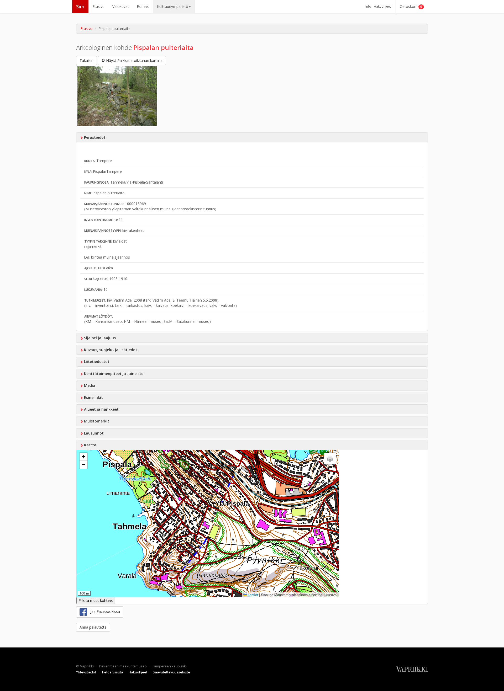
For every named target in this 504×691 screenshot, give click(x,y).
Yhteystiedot (86, 672)
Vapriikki (87, 666)
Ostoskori (411, 6)
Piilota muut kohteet (95, 600)
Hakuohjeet (382, 6)
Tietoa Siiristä (113, 672)
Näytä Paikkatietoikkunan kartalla (133, 60)
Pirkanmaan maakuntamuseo (123, 666)
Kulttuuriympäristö (172, 6)
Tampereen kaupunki (169, 666)
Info (368, 6)
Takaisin (86, 60)
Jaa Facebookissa (103, 611)
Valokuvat (120, 6)
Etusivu (98, 6)
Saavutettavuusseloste (171, 672)
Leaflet (252, 594)
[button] (83, 457)
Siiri (80, 6)
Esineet (143, 6)
